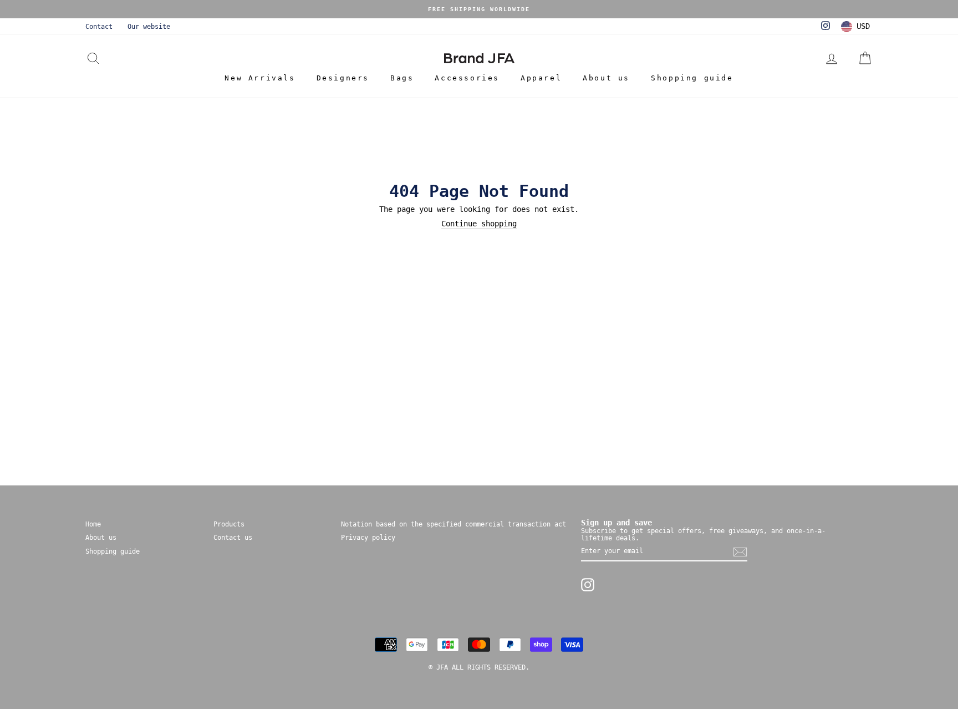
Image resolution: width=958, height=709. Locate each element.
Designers (343, 78)
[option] (479, 9)
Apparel (541, 78)
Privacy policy (368, 537)
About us (606, 78)
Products (228, 524)
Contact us (232, 537)
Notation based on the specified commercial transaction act (453, 524)
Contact (99, 27)
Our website (149, 27)
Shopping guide (692, 78)
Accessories (467, 78)
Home (93, 524)
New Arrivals (260, 78)
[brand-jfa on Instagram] (587, 584)
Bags (402, 78)
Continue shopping (479, 224)
